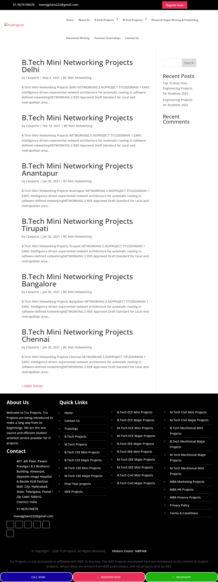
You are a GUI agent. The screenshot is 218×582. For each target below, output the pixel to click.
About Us (84, 20)
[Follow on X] (19, 524)
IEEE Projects (74, 492)
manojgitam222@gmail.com (33, 516)
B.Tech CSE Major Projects (83, 460)
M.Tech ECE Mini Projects (135, 428)
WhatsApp (183, 577)
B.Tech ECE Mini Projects (134, 412)
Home (70, 20)
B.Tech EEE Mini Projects (134, 452)
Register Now (110, 577)
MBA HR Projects (182, 489)
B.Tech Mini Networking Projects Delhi (77, 65)
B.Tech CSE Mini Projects (82, 452)
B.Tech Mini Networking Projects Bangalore (77, 280)
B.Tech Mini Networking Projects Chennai (77, 335)
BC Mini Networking (77, 78)
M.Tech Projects (132, 20)
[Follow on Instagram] (28, 524)
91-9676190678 (27, 509)
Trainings (71, 429)
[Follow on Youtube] (46, 524)
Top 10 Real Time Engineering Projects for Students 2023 (177, 88)
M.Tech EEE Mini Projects (135, 467)
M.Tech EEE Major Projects (136, 459)
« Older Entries (32, 386)
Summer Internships (107, 38)
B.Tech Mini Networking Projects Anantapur (77, 169)
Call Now (38, 577)
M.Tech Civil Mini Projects (188, 412)
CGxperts (32, 78)
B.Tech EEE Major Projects (135, 444)
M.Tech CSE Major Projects (84, 476)
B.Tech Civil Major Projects (136, 483)
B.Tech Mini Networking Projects (77, 117)
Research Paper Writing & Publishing (174, 20)
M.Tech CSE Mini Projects (83, 468)
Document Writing (78, 38)
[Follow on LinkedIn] (37, 524)
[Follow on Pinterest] (10, 533)
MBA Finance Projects (185, 497)
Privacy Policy (179, 505)
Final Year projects (78, 484)
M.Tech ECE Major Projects (136, 436)
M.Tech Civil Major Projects (189, 420)
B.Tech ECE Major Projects (135, 420)
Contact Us (132, 38)
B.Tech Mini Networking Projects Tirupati (77, 224)
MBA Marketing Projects (187, 482)
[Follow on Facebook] (10, 524)
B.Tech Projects (104, 20)
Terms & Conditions (184, 513)
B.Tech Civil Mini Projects (135, 475)
